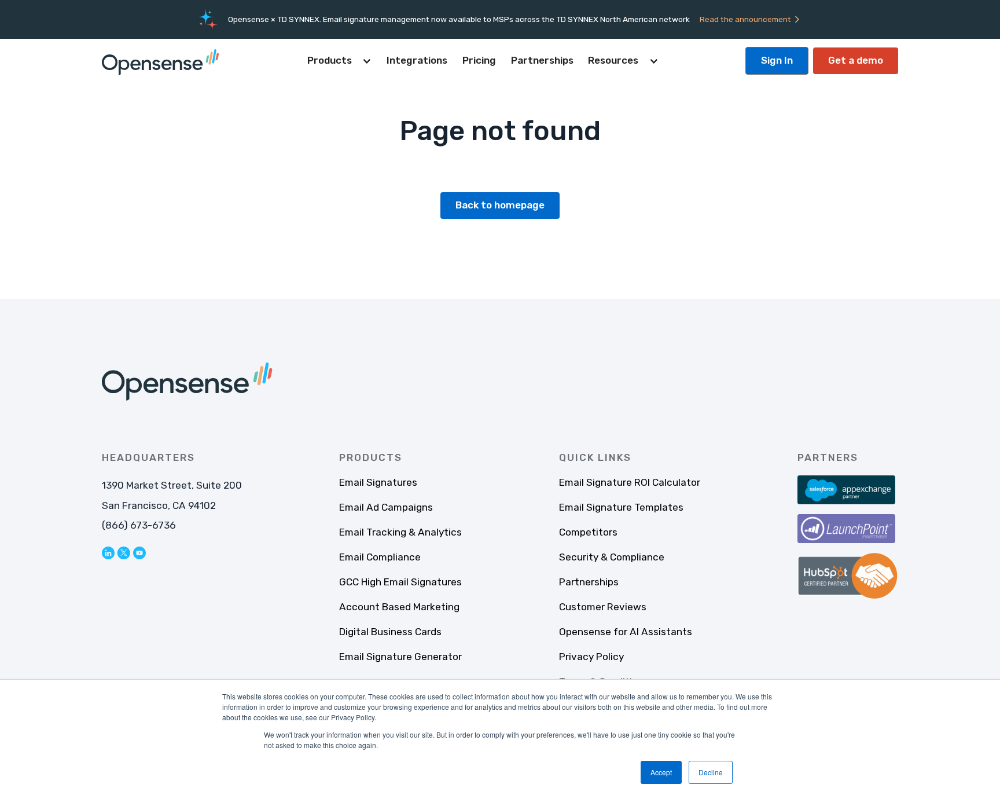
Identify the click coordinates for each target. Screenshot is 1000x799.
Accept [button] (661, 772)
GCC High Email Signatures (400, 582)
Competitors (588, 532)
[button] (339, 60)
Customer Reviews (602, 607)
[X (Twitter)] (123, 552)
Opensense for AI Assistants (625, 631)
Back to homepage (500, 205)
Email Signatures (378, 482)
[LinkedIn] (108, 552)
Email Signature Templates (621, 507)
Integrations (417, 60)
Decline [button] (710, 772)
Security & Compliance (611, 557)
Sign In (777, 60)
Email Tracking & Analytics (400, 532)
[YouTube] (139, 552)
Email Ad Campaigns (386, 507)
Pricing (479, 60)
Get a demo (855, 60)
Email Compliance (380, 557)
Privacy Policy (591, 656)
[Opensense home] (163, 60)
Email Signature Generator (400, 656)
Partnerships (542, 60)
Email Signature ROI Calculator (629, 482)
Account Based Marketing (399, 607)
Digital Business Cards (390, 631)
